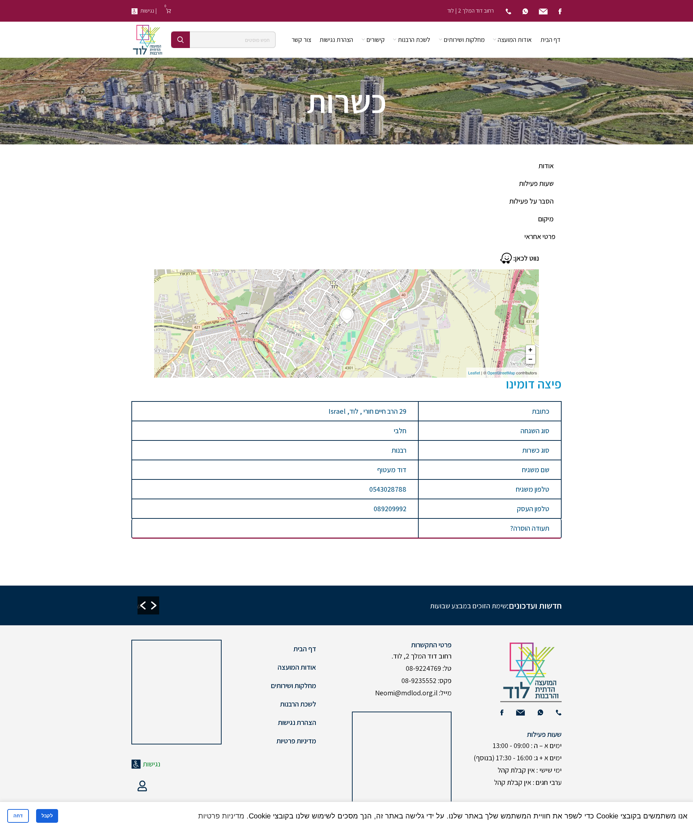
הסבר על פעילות (531, 201)
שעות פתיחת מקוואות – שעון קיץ (321, 605)
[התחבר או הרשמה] (142, 786)
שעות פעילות (536, 183)
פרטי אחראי (539, 236)
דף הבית (304, 648)
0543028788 (387, 489)
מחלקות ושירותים (293, 685)
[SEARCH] (180, 39)
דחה (18, 815)
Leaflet (474, 372)
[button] (143, 605)
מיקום (546, 218)
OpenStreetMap (501, 372)
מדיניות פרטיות (296, 741)
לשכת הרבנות (298, 704)
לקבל (47, 815)
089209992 (390, 508)
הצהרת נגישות (297, 722)
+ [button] (530, 349)
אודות (546, 165)
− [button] (530, 359)
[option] (192, 605)
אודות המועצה (297, 667)
